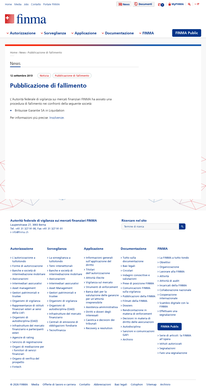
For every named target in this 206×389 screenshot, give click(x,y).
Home (8, 4)
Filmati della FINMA (135, 300)
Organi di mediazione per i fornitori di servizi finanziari (28, 350)
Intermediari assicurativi (27, 283)
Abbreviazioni (102, 384)
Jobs (26, 4)
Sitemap (151, 384)
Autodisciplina (131, 326)
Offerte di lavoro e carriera (59, 384)
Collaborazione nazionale (175, 290)
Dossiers (127, 305)
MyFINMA (178, 4)
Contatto (36, 4)
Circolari (128, 270)
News (126, 4)
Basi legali (129, 265)
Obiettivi (165, 262)
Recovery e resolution (99, 328)
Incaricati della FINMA (173, 285)
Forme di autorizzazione (27, 265)
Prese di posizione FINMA (138, 283)
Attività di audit (169, 280)
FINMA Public (169, 326)
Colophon (137, 384)
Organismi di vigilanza (26, 300)
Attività (164, 276)
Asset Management (60, 288)
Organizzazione (169, 266)
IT (198, 4)
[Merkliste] (160, 5)
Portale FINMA (51, 4)
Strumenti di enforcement (102, 287)
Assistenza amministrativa (102, 307)
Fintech (16, 366)
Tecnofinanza (57, 330)
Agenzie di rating (23, 337)
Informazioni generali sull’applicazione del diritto (99, 261)
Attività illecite (95, 277)
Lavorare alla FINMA (172, 271)
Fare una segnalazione (173, 352)
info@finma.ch (20, 232)
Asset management (24, 288)
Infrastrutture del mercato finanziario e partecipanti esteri (28, 329)
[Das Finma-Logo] (25, 19)
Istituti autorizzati (171, 343)
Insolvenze (56, 118)
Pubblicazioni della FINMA (139, 296)
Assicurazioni (20, 278)
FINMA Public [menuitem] (186, 33)
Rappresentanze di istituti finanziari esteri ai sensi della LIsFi (28, 309)
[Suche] (189, 5)
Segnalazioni (167, 348)
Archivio (128, 339)
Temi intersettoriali (61, 265)
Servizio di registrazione (27, 342)
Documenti (145, 4)
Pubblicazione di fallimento (45, 52)
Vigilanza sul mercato (99, 282)
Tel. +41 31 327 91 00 (23, 228)
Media (18, 4)
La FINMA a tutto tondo (174, 257)
